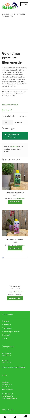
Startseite (6, 14)
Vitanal (18, 92)
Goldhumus (13, 94)
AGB (5, 338)
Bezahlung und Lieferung (12, 332)
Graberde (4, 96)
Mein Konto (5, 417)
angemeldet (14, 147)
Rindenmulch (11, 96)
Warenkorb (23, 415)
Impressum (7, 325)
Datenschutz (8, 328)
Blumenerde (19, 94)
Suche (15, 417)
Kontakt (6, 321)
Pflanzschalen (14, 14)
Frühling (23, 92)
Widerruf (7, 335)
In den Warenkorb (15, 201)
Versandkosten (21, 198)
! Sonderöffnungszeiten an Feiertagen (13, 367)
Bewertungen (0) (7, 110)
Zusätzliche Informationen (10, 105)
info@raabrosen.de (11, 398)
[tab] (15, 104)
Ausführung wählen (15, 298)
